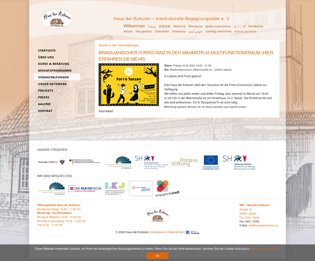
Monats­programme (55, 70)
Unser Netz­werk (52, 84)
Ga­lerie (44, 104)
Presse (43, 97)
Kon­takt (45, 111)
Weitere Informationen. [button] (265, 248)
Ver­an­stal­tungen (53, 77)
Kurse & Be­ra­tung (53, 64)
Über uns (46, 57)
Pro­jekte (45, 90)
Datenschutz (176, 232)
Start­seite (47, 50)
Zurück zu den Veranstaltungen (119, 45)
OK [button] (157, 256)
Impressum (158, 232)
